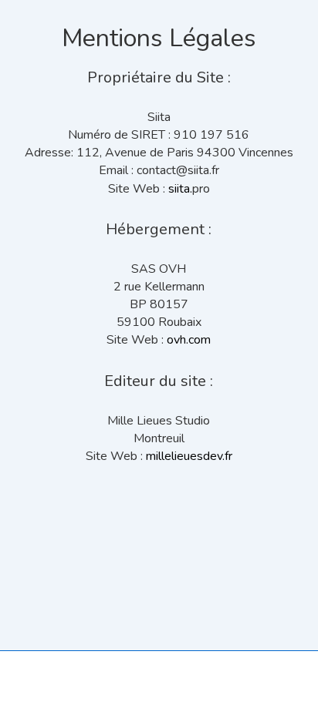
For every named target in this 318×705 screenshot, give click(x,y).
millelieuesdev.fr (189, 456)
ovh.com (189, 339)
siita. (180, 188)
